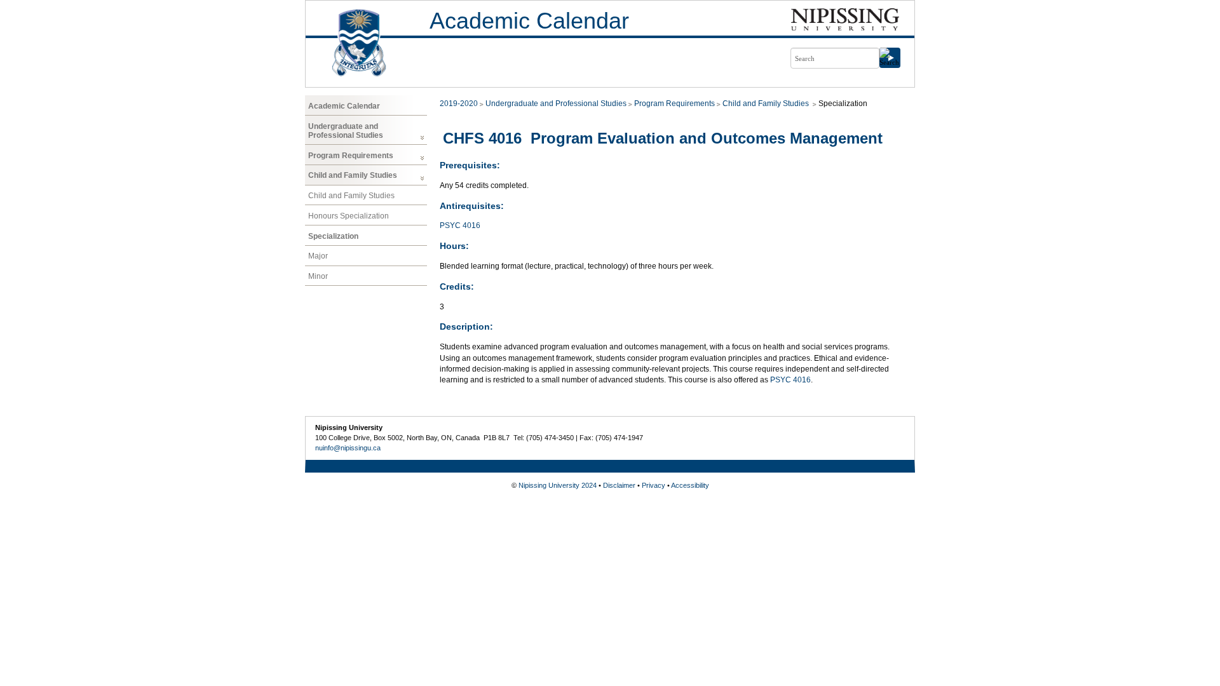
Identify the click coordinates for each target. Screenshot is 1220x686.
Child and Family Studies (352, 175)
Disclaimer (619, 485)
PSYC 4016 (460, 225)
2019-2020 (459, 103)
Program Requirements (350, 155)
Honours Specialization (348, 216)
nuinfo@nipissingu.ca (348, 448)
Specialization (333, 236)
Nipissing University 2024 (557, 485)
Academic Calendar (529, 21)
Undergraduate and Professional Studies (345, 131)
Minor (318, 276)
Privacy (653, 485)
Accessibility (690, 485)
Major (318, 256)
